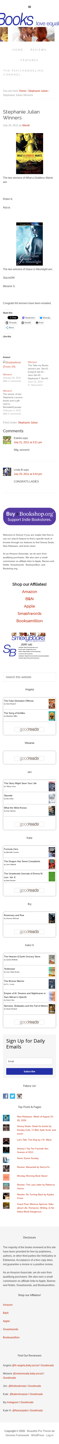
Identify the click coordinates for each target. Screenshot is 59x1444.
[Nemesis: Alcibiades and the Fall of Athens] (52, 1013)
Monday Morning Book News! (32, 1176)
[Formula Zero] (52, 856)
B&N (29, 598)
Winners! (7, 374)
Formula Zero (11, 849)
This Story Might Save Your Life (20, 783)
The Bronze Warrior (14, 981)
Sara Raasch (11, 704)
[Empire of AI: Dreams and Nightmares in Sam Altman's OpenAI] (52, 1000)
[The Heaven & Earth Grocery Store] (52, 963)
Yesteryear (9, 968)
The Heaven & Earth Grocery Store (22, 956)
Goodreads (47, 1365)
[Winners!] (14, 366)
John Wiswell (11, 864)
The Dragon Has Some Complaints (22, 861)
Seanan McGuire (12, 918)
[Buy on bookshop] (29, 524)
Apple (29, 606)
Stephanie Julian (28, 422)
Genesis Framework (17, 1435)
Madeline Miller (11, 716)
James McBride (12, 960)
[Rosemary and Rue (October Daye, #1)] (52, 922)
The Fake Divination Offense (19, 700)
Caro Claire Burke (13, 972)
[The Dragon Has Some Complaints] (52, 868)
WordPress (37, 1435)
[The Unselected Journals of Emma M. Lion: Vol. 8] (52, 880)
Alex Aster (10, 799)
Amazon (29, 591)
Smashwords (29, 613)
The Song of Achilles (14, 713)
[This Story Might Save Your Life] (52, 790)
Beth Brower (11, 880)
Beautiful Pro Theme (39, 1431)
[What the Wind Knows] (52, 814)
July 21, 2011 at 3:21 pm (28, 442)
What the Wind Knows (15, 807)
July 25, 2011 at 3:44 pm (28, 474)
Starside (8, 795)
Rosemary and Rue (14, 915)
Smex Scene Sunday (28, 1158)
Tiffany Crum (11, 786)
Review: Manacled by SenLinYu (33, 1167)
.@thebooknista (17, 1386)
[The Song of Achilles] (52, 720)
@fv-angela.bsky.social (25, 1365)
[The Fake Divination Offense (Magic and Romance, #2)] (52, 707)
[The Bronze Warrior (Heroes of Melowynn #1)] (52, 988)
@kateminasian (19, 1394)
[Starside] (52, 802)
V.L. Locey (10, 984)
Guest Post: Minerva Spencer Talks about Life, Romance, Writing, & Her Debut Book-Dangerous (35, 1208)
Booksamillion (29, 620)
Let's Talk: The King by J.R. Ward (34, 1139)
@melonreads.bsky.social (28, 1373)
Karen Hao (10, 1000)
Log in (49, 1435)
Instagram (13, 1402)
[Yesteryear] (52, 975)
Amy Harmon (11, 811)
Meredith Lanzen (12, 852)
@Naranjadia (20, 1410)
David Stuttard (11, 1009)
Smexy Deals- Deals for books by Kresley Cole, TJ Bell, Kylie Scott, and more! (36, 1130)
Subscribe (29, 1071)
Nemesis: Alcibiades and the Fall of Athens (26, 1006)
